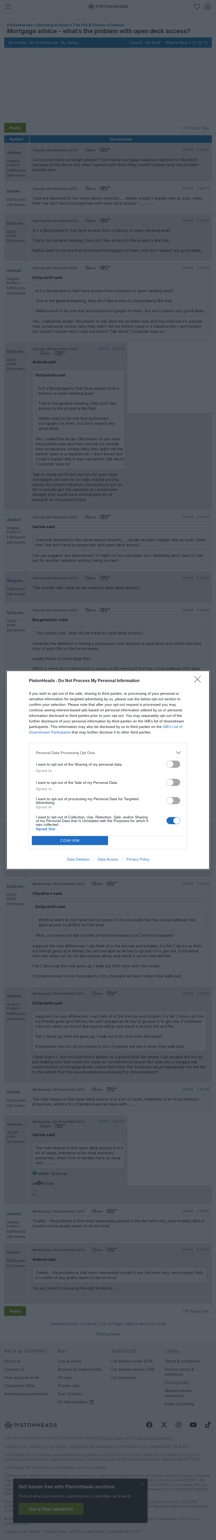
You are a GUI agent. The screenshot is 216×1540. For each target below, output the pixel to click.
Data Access (108, 859)
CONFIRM (70, 841)
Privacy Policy (137, 859)
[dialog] (108, 770)
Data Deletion (78, 859)
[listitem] (108, 752)
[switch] (173, 764)
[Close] (199, 681)
